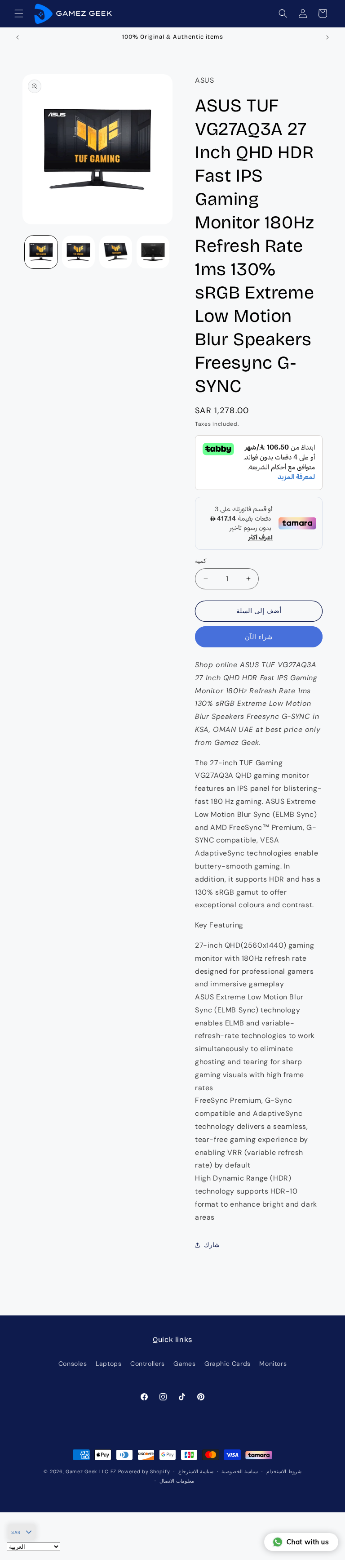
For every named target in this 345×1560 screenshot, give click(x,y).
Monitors (273, 1363)
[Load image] (41, 252)
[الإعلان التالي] (327, 37)
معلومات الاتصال (176, 1481)
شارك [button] (212, 1245)
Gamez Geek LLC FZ (91, 1471)
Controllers (147, 1363)
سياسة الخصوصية (239, 1471)
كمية (200, 561)
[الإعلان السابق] (17, 37)
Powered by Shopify (144, 1471)
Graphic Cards (227, 1363)
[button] (19, 13)
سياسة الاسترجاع (195, 1471)
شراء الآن (259, 637)
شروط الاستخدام (283, 1471)
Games (184, 1363)
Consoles (72, 1363)
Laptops (108, 1363)
